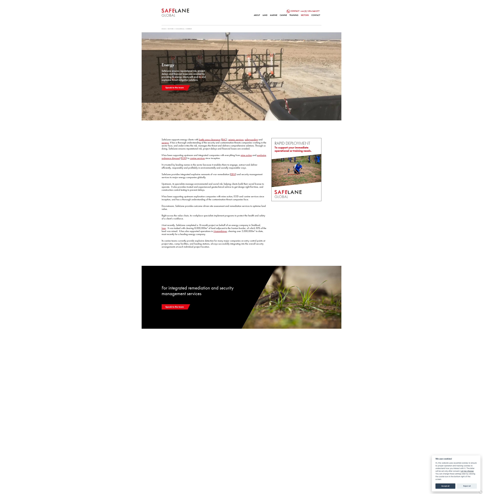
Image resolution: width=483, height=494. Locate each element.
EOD (183, 158)
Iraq (164, 228)
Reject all (467, 486)
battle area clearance (209, 139)
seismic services (236, 139)
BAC (224, 139)
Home (164, 29)
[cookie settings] (480, 491)
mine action (246, 155)
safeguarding (251, 139)
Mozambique (220, 231)
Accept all (445, 486)
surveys (165, 142)
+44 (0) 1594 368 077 (309, 11)
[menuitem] (257, 15)
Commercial (179, 29)
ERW (233, 174)
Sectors (170, 29)
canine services (197, 158)
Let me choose (467, 471)
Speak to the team (174, 87)
